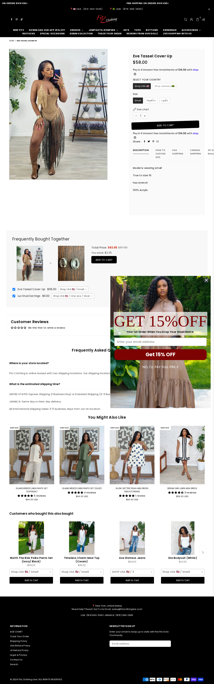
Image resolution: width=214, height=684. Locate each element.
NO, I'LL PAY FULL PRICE (160, 367)
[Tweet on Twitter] (149, 142)
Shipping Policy (18, 641)
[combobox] (73, 289)
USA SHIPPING (177, 152)
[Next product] (203, 552)
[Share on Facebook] (144, 142)
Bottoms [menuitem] (152, 30)
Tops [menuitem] (137, 30)
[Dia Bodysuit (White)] (182, 538)
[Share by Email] (157, 142)
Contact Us (16, 659)
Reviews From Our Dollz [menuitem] (142, 33)
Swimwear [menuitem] (169, 30)
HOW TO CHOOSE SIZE (160, 154)
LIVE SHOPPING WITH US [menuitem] (177, 33)
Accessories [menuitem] (190, 30)
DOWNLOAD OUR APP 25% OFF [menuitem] (47, 30)
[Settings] (202, 19)
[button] (141, 109)
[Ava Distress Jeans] (132, 538)
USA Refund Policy (20, 645)
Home (11, 40)
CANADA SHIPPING (195, 152)
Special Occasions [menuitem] (52, 33)
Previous (5, 465)
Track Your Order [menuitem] (110, 33)
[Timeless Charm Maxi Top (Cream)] (81, 538)
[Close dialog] (206, 280)
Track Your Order (19, 636)
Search (14, 664)
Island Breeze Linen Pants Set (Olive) (82, 488)
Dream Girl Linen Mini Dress (182, 488)
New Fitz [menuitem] (18, 30)
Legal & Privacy (18, 655)
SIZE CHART (16, 631)
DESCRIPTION (141, 150)
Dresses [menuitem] (75, 30)
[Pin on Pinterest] (153, 142)
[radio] (142, 86)
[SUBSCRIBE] (167, 643)
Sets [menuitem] (126, 30)
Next (209, 465)
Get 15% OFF (160, 354)
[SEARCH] (186, 19)
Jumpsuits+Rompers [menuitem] (102, 30)
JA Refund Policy (19, 650)
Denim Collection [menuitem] (81, 33)
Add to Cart (104, 260)
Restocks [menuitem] (28, 33)
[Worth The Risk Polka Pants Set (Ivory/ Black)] (31, 538)
